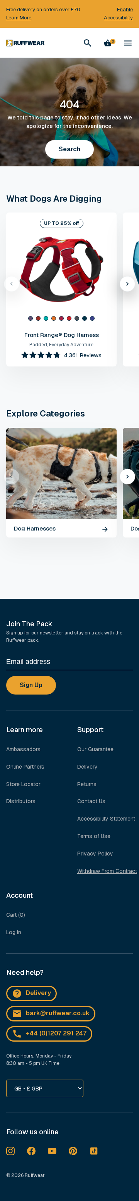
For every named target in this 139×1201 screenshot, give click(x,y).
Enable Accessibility (118, 13)
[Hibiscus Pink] (61, 318)
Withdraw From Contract (107, 870)
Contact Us (91, 801)
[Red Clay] (38, 318)
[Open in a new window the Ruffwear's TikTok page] (94, 1151)
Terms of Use (93, 836)
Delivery (87, 766)
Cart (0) (15, 914)
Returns (87, 784)
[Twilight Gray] (77, 318)
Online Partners (25, 766)
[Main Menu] (128, 43)
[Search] (88, 43)
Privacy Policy (95, 853)
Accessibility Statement (106, 818)
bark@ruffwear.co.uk (58, 1013)
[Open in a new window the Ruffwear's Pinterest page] (73, 1151)
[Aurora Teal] (46, 318)
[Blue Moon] (84, 318)
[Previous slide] (11, 284)
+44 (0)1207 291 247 (56, 1033)
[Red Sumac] (69, 318)
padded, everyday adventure (61, 345)
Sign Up (31, 685)
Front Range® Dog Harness (61, 335)
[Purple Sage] (30, 318)
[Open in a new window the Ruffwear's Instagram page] (10, 1151)
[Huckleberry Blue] (92, 318)
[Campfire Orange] (53, 318)
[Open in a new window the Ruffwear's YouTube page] (52, 1151)
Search (69, 149)
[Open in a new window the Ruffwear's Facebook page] (31, 1151)
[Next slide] (127, 284)
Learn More (18, 17)
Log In (13, 932)
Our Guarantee (95, 749)
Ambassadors (23, 749)
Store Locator (23, 784)
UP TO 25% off (61, 223)
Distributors (21, 801)
